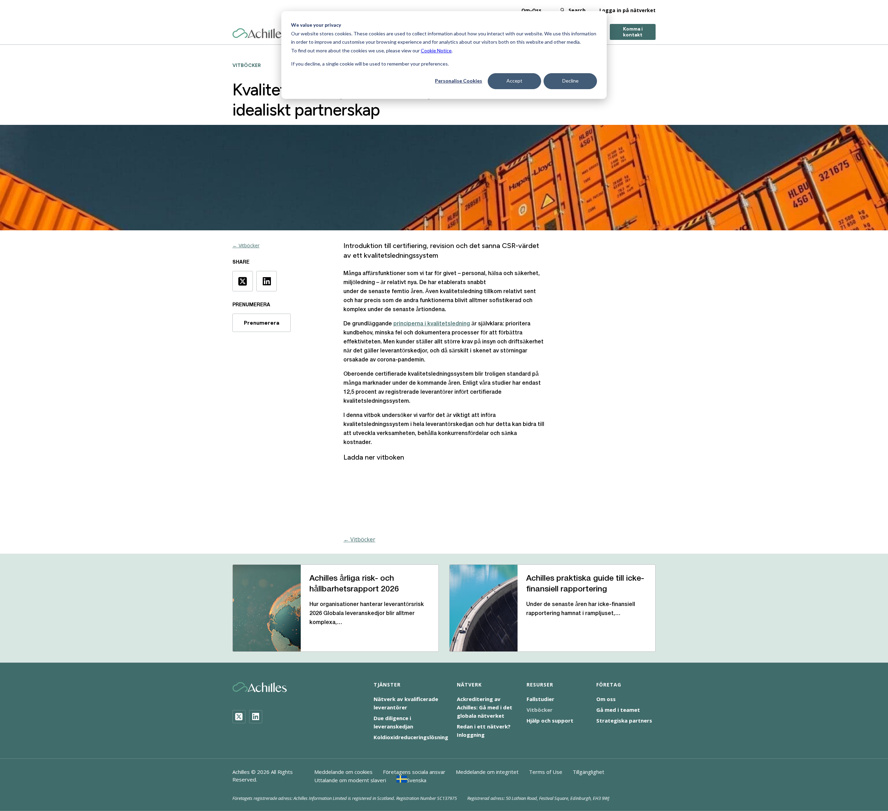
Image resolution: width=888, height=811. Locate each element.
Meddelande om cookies (343, 771)
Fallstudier (540, 698)
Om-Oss (531, 10)
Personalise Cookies (458, 81)
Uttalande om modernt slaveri (350, 780)
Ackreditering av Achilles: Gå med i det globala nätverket (484, 707)
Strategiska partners (624, 720)
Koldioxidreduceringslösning (411, 737)
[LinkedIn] (255, 716)
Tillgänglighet (588, 771)
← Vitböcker (245, 245)
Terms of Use (545, 771)
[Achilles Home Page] (259, 33)
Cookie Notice (436, 50)
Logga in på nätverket (627, 10)
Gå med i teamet (618, 709)
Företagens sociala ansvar (414, 771)
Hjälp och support (550, 720)
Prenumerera (261, 322)
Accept (514, 81)
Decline (570, 81)
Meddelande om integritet (487, 771)
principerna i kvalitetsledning (431, 324)
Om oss (606, 698)
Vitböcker (540, 709)
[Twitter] (239, 716)
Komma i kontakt (633, 32)
